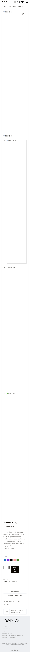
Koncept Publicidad (18, 644)
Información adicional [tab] (15, 595)
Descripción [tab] (15, 591)
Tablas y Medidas (7, 633)
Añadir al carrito (15, 569)
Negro (21, 610)
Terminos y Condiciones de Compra (12, 635)
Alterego (13, 584)
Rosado (13, 612)
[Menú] (15, 2)
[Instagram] (2, 1)
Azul (12, 610)
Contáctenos (6, 629)
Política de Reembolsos (9, 637)
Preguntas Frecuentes (9, 631)
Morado (16, 610)
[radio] (5, 560)
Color (5, 556)
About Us (4, 626)
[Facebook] (4, 1)
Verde (18, 612)
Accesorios (15, 581)
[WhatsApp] (6, 1)
